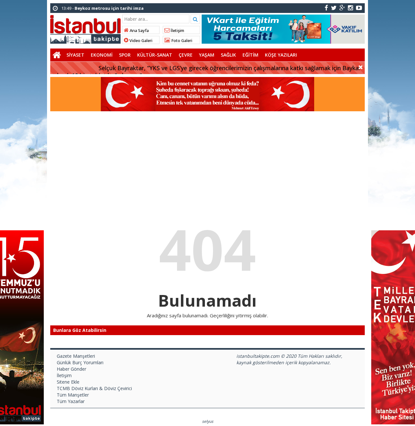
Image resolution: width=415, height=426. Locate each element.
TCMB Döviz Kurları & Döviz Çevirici (94, 388)
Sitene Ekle (68, 382)
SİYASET (75, 55)
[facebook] (326, 8)
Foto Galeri (181, 40)
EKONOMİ (102, 55)
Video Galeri (140, 40)
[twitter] (334, 8)
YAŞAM (206, 55)
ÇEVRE (186, 55)
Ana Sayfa (139, 30)
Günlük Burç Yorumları (80, 362)
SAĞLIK (228, 55)
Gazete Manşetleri (76, 356)
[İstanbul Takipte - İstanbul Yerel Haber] (85, 28)
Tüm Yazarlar (71, 401)
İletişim (177, 30)
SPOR (125, 55)
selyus (207, 421)
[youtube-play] (359, 8)
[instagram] (350, 8)
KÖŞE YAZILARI (281, 55)
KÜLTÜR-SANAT (154, 55)
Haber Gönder (71, 369)
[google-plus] (342, 8)
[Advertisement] (207, 160)
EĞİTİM (250, 55)
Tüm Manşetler (73, 395)
